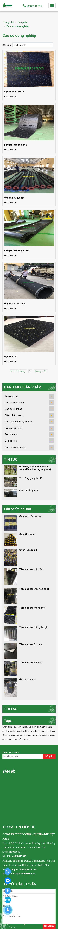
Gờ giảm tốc (34, 727)
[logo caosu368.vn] (7, 4)
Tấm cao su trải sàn (45, 735)
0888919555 (34, 6)
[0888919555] (7, 871)
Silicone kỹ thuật (13, 428)
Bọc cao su (11, 440)
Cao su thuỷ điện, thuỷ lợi (18, 421)
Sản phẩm (23, 22)
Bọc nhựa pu (11, 434)
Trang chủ (8, 22)
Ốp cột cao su (8, 735)
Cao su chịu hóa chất (15, 731)
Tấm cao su (11, 396)
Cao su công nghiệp (17, 26)
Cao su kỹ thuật (13, 408)
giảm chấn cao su (21, 739)
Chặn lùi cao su (9, 727)
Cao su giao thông (14, 402)
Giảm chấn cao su (14, 415)
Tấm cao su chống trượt (25, 735)
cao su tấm (7, 739)
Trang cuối (41, 371)
